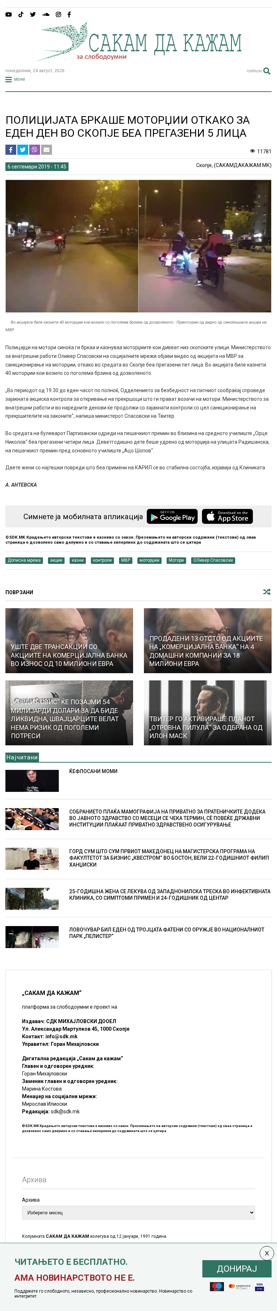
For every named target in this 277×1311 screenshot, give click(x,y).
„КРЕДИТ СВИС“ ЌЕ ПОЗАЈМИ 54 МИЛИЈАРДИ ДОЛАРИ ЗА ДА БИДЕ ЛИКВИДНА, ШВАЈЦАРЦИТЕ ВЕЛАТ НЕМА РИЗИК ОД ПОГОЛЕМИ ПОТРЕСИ (65, 719)
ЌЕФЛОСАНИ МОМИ (93, 771)
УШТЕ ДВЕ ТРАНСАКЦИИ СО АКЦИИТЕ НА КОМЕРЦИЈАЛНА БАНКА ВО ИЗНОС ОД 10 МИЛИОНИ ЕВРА (69, 655)
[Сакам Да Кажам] (138, 59)
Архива (31, 1200)
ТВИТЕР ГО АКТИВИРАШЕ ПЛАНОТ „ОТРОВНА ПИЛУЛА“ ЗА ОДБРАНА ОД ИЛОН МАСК (206, 727)
